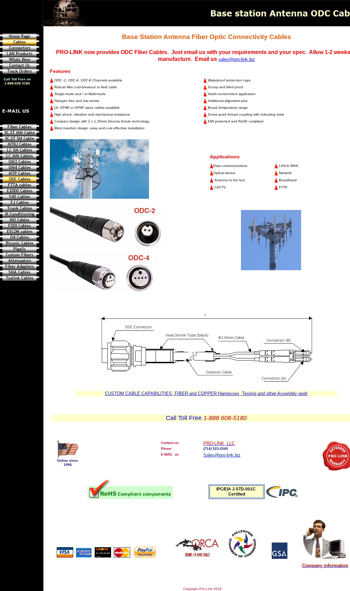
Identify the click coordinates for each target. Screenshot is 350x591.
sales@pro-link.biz (236, 59)
